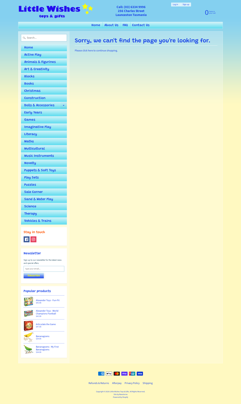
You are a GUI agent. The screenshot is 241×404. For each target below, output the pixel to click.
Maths (29, 141)
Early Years (33, 112)
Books (29, 83)
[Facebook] (27, 239)
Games (29, 119)
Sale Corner (33, 192)
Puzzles (30, 184)
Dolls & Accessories (45, 106)
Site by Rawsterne (121, 394)
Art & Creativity (36, 69)
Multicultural (34, 148)
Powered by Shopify (120, 397)
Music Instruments (39, 156)
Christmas (32, 91)
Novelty (30, 163)
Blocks (29, 76)
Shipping (148, 383)
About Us (111, 25)
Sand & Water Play (38, 199)
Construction (34, 98)
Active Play (32, 54)
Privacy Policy (132, 383)
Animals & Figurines (40, 62)
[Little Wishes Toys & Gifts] (55, 11)
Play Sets (31, 177)
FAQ (125, 25)
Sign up (186, 4)
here (90, 50)
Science (30, 206)
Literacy (30, 134)
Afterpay (116, 383)
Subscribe (34, 275)
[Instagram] (33, 239)
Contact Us (141, 25)
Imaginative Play (37, 127)
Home (95, 25)
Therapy (30, 213)
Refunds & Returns (99, 383)
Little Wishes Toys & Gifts (119, 391)
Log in (175, 4)
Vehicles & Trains (37, 221)
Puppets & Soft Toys (40, 170)
